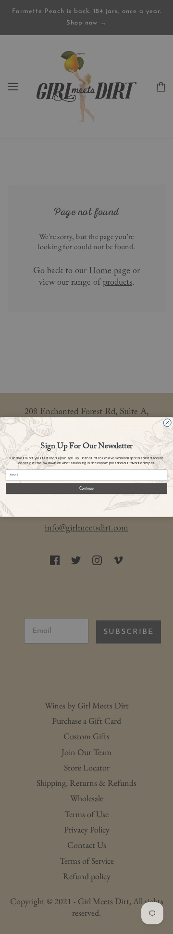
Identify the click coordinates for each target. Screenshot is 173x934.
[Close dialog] (167, 423)
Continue (86, 488)
